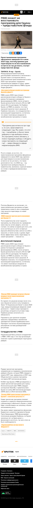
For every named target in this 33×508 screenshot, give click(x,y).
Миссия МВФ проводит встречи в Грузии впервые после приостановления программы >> (15, 296)
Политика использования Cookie (10, 482)
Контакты (9, 471)
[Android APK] (6, 493)
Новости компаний (9, 478)
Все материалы (22, 456)
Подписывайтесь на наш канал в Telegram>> (12, 426)
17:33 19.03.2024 (5, 29)
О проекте (4, 471)
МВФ (15, 430)
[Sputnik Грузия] (5, 12)
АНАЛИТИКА (11, 456)
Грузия (3, 430)
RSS (2, 478)
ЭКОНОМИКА (21, 430)
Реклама (17, 473)
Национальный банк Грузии (8, 434)
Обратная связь (5, 488)
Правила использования (7, 473)
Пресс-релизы (5, 475)
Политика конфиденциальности (9, 480)
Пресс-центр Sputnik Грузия (17, 475)
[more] (30, 148)
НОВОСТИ (9, 430)
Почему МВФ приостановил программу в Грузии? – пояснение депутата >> (15, 395)
